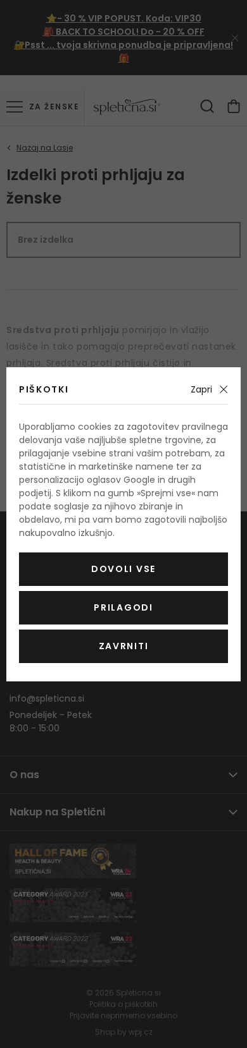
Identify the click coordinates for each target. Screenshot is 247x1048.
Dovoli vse (123, 569)
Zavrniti (123, 646)
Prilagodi (123, 607)
